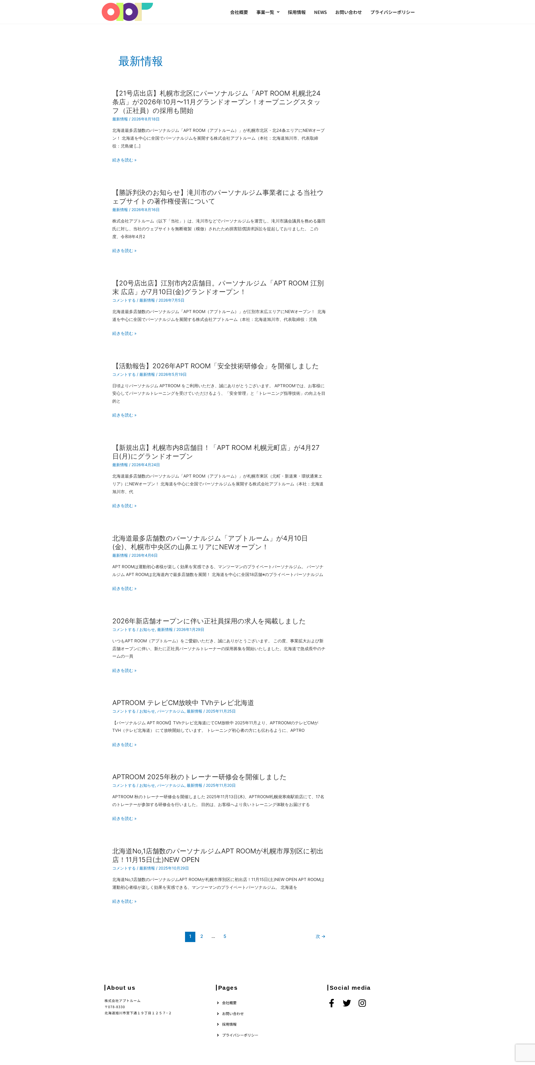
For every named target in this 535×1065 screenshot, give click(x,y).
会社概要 (239, 12)
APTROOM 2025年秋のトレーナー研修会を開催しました (199, 777)
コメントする (124, 300)
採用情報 (297, 12)
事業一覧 (265, 12)
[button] (268, 12)
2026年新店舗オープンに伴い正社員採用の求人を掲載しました (209, 621)
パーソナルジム (170, 711)
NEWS (320, 12)
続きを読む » (124, 160)
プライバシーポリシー (392, 12)
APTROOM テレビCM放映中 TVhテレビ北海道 (183, 703)
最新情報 (120, 119)
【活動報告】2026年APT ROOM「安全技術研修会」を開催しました (215, 366)
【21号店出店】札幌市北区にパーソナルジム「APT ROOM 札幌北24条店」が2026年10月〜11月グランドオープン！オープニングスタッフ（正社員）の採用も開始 (216, 102)
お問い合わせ (348, 12)
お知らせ (147, 629)
